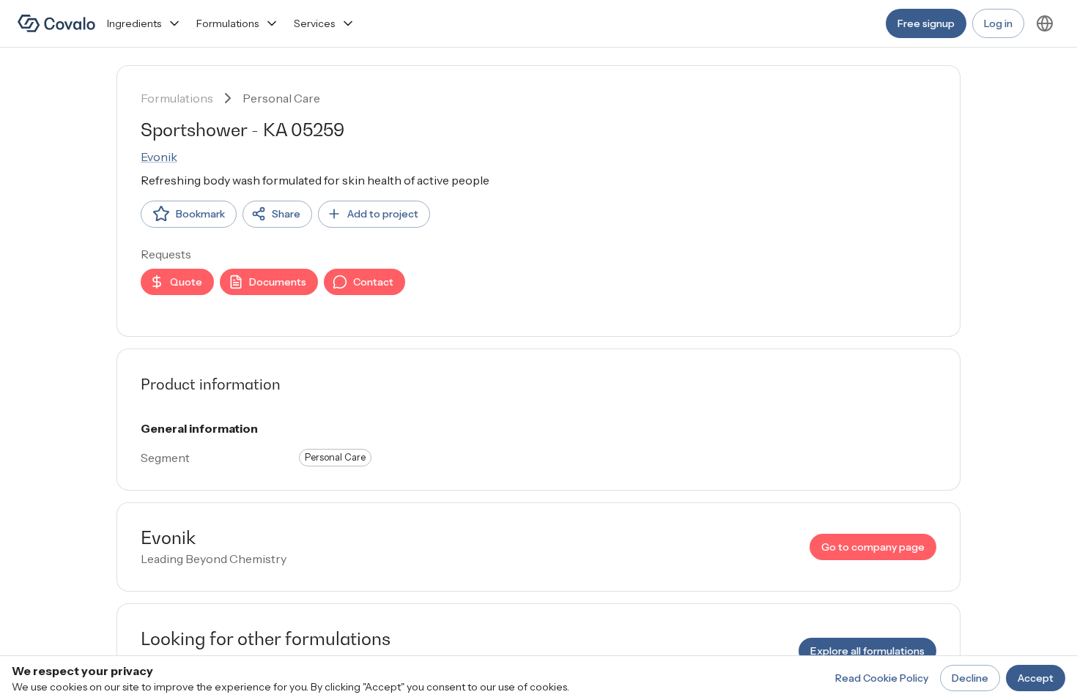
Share (286, 213)
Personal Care (281, 98)
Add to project (382, 213)
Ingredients (134, 23)
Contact (373, 281)
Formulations (227, 23)
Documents (277, 281)
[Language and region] (1044, 23)
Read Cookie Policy (881, 678)
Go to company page (873, 547)
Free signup (926, 23)
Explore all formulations (867, 651)
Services (314, 23)
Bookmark (200, 213)
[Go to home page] (56, 23)
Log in (998, 23)
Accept (1036, 678)
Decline (970, 678)
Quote (186, 281)
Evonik (159, 156)
